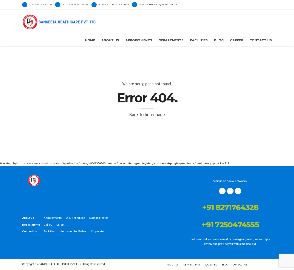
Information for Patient (73, 231)
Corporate (97, 231)
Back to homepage (147, 114)
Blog (219, 40)
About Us (110, 40)
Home (90, 40)
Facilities (199, 40)
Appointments (138, 40)
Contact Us (260, 40)
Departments (171, 40)
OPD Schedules (75, 217)
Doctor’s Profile (98, 217)
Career (236, 40)
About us (28, 217)
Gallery (48, 224)
